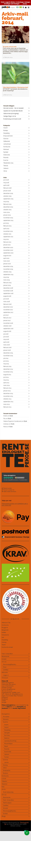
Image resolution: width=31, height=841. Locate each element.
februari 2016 (7, 347)
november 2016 (8, 323)
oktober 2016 (7, 326)
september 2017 (8, 312)
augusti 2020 (7, 255)
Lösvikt (4, 778)
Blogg (3, 816)
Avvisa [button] (25, 4)
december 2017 (8, 307)
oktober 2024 (7, 209)
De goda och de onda (9, 46)
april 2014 (6, 382)
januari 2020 (7, 263)
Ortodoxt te (5, 635)
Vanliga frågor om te (9, 116)
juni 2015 (6, 361)
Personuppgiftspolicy (9, 664)
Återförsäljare (7, 803)
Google (4, 702)
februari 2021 (7, 242)
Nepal (6, 746)
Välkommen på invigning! (11, 113)
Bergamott (5, 630)
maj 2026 (6, 182)
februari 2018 (7, 304)
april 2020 (6, 258)
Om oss (4, 662)
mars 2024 (6, 212)
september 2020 (8, 253)
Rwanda (5, 157)
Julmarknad (7, 144)
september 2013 (8, 401)
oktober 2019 (7, 272)
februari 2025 (7, 204)
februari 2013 (7, 407)
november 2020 (8, 250)
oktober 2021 (7, 234)
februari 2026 (7, 188)
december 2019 (8, 266)
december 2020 (8, 247)
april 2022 (6, 228)
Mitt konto (5, 672)
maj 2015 (6, 364)
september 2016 (8, 328)
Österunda (6, 155)
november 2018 (8, 291)
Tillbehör (4, 781)
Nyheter (5, 152)
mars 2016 (6, 345)
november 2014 (8, 372)
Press (4, 667)
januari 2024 (7, 215)
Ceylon (6, 727)
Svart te (5, 160)
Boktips (5, 130)
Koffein (4, 632)
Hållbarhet (6, 141)
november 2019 (8, 269)
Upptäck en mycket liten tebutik (13, 111)
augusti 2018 (7, 296)
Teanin (4, 645)
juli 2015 (5, 358)
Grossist (5, 808)
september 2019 (8, 274)
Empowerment (8, 136)
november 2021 (8, 231)
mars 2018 (6, 301)
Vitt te (5, 171)
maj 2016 (6, 339)
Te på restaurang (8, 792)
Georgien (7, 733)
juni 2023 (6, 223)
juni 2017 (6, 315)
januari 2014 (7, 391)
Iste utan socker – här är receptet (13, 108)
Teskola (5, 165)
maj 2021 (6, 239)
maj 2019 (6, 277)
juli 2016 (5, 334)
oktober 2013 (7, 399)
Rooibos (5, 773)
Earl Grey (7, 735)
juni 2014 (6, 377)
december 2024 (8, 207)
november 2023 (8, 218)
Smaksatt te (6, 770)
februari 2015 (7, 366)
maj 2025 (6, 201)
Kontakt (4, 659)
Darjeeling (6, 133)
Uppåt (26, 829)
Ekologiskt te (6, 714)
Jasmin (6, 762)
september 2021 (8, 236)
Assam (5, 128)
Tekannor (4, 784)
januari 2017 (7, 320)
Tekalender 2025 (8, 163)
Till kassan (5, 678)
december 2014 (8, 369)
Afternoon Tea (6, 622)
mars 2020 (6, 261)
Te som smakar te (8, 490)
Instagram (5, 697)
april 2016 (6, 342)
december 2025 (8, 193)
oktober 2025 (7, 196)
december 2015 (8, 353)
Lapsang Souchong (10, 741)
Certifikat (5, 670)
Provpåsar (6, 716)
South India (7, 751)
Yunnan (6, 757)
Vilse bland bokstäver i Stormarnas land (15, 87)
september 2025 (8, 199)
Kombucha (6, 146)
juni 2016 (6, 336)
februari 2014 (7, 388)
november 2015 (8, 355)
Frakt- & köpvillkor (7, 653)
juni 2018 (6, 299)
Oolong (4, 642)
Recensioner (5, 656)
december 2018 (8, 288)
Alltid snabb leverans (9, 491)
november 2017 (8, 309)
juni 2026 (6, 180)
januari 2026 (7, 190)
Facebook (5, 699)
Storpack (6, 719)
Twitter (4, 700)
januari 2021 (7, 245)
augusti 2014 (7, 374)
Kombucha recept (7, 647)
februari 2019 (7, 282)
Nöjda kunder (7, 488)
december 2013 (8, 393)
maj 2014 (6, 380)
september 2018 (8, 293)
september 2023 (8, 220)
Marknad (6, 149)
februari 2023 (7, 226)
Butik (11, 416)
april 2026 (6, 185)
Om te (3, 789)
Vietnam (5, 168)
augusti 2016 (7, 331)
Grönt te (5, 138)
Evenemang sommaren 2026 (12, 119)
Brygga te (5, 627)
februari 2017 (7, 318)
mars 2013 (6, 404)
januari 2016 (7, 350)
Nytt (3, 787)
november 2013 (8, 396)
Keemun (6, 738)
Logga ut (6, 675)
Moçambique (8, 743)
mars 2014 (6, 385)
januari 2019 (7, 285)
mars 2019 (6, 280)
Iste (3, 637)
